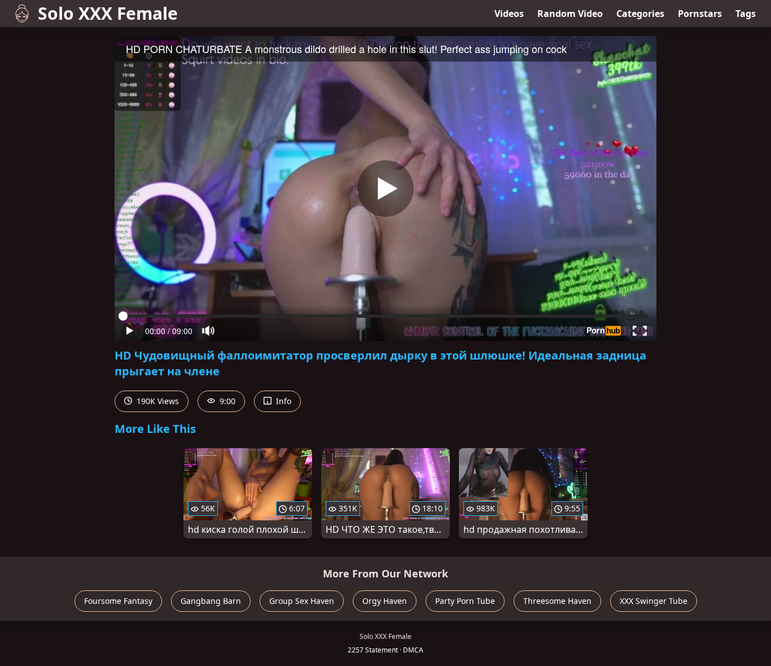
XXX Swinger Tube (653, 600)
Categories (640, 13)
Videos (509, 13)
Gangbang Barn (211, 600)
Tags (745, 13)
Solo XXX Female (108, 13)
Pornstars (700, 13)
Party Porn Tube (465, 600)
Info (282, 401)
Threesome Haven (557, 600)
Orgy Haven (384, 600)
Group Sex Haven (301, 600)
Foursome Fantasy (118, 600)
